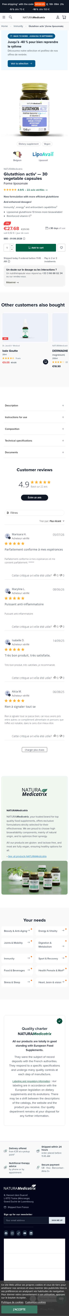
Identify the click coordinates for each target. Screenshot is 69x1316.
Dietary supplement (29, 143)
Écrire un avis (34, 497)
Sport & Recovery (48, 958)
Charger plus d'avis (34, 749)
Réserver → (12, 282)
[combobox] (51, 521)
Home (4, 26)
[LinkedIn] (31, 1233)
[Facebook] (6, 1233)
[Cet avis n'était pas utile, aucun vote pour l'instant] (61, 575)
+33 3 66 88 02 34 (52, 273)
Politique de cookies (12, 1302)
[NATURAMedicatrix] (34, 792)
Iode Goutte (10, 351)
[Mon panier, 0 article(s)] (64, 17)
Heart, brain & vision (50, 982)
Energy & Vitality (48, 931)
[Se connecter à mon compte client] (58, 17)
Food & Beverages (14, 970)
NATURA (34, 17)
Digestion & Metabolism (45, 944)
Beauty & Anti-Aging (15, 931)
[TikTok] (18, 1233)
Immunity (18, 26)
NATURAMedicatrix (13, 169)
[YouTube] (25, 1233)
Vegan (47, 143)
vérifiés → (42, 190)
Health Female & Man (51, 970)
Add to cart (37, 247)
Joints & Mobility (13, 942)
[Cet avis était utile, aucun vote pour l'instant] (55, 575)
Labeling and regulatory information (31, 1081)
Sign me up (57, 1220)
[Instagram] (12, 1233)
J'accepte (19, 1309)
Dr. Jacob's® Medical (11, 345)
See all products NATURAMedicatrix (27, 856)
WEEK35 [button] (40, 4)
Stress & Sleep (12, 982)
